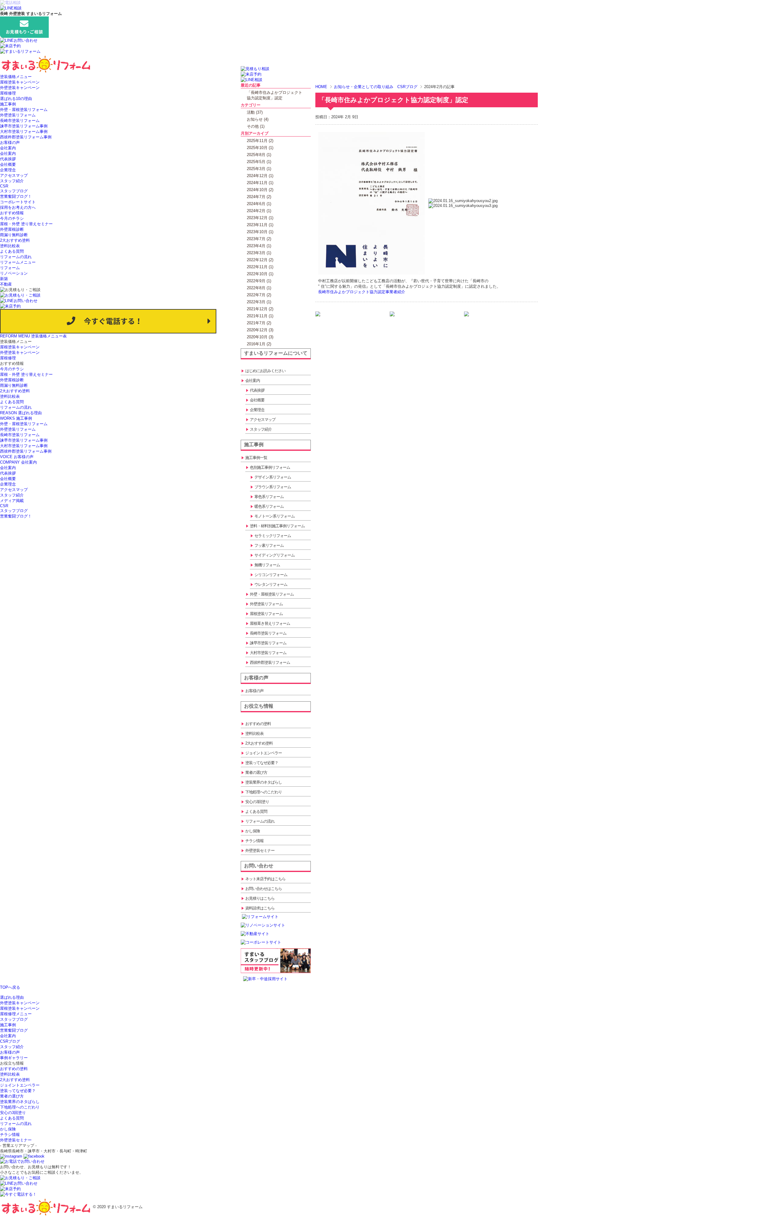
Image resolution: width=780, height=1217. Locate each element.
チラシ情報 (10, 1134)
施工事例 (8, 104)
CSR (4, 186)
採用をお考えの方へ (18, 207)
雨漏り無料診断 (14, 235)
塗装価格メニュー (16, 76)
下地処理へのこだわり (20, 1107)
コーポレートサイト (18, 202)
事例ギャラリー (14, 1057)
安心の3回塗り (13, 1112)
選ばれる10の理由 (16, 98)
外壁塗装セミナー (16, 1140)
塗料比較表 (10, 246)
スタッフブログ (14, 191)
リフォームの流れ (16, 256)
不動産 (6, 284)
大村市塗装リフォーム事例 (24, 131)
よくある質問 (12, 251)
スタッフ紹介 (12, 181)
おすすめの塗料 (14, 1068)
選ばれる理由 (12, 997)
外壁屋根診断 (12, 229)
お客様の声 (10, 142)
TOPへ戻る (10, 987)
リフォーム (10, 267)
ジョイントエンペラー (20, 1085)
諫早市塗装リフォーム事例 (24, 126)
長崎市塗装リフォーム (20, 120)
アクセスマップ (14, 175)
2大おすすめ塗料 (15, 240)
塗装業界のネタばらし (20, 1101)
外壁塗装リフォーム (18, 115)
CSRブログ (10, 1041)
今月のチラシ (12, 218)
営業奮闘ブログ (14, 1030)
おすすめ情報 (12, 213)
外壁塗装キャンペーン (20, 87)
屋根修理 (8, 93)
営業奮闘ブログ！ (16, 196)
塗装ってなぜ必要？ (18, 1090)
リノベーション (14, 273)
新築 (4, 278)
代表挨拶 (8, 159)
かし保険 (8, 1129)
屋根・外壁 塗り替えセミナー (26, 224)
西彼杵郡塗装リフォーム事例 (25, 137)
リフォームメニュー (18, 262)
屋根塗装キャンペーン (20, 82)
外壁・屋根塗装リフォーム (24, 109)
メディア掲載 (12, 500)
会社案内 (8, 148)
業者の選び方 (12, 1096)
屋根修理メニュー (16, 1014)
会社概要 (8, 164)
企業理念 (8, 170)
